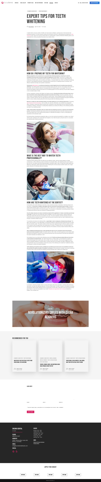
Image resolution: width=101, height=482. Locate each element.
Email (44, 402)
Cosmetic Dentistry (32, 11)
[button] (23, 474)
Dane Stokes (31, 26)
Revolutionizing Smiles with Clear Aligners (50, 314)
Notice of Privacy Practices (39, 442)
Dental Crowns (53, 358)
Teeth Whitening (43, 11)
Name (28, 402)
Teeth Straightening (80, 358)
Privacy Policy (36, 443)
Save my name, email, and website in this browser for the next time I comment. (46, 407)
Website (61, 402)
